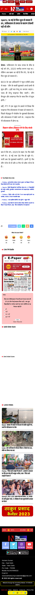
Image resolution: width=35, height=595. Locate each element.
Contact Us (22, 590)
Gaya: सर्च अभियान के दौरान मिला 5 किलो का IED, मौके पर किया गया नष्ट (17, 449)
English (10, 2)
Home (10, 590)
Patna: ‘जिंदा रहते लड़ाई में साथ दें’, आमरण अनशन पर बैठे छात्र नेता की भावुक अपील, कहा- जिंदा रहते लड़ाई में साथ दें (17, 473)
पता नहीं (8, 314)
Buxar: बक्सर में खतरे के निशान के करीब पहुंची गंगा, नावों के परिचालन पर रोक (17, 426)
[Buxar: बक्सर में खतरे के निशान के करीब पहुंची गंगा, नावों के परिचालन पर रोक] (17, 416)
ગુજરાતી (29, 2)
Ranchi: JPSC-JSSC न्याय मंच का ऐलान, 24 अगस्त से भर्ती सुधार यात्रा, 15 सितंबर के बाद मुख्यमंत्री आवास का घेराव (17, 499)
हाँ (6, 309)
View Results (17, 322)
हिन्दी (4, 2)
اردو (17, 4)
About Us (15, 590)
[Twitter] (14, 546)
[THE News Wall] (17, 9)
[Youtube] (29, 546)
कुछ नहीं (8, 317)
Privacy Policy (30, 590)
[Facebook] (6, 546)
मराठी (16, 2)
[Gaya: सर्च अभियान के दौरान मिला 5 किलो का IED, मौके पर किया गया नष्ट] (17, 439)
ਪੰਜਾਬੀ (22, 2)
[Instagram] (21, 546)
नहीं (6, 312)
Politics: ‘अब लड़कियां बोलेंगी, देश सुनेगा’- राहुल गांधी (16, 200)
